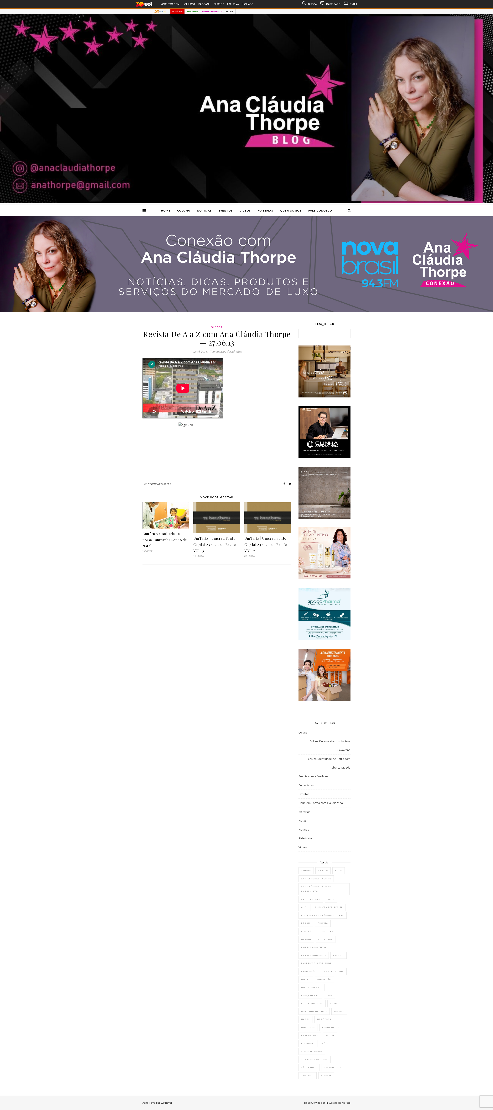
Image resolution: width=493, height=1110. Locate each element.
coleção (307, 931)
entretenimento (313, 955)
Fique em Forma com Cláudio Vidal (320, 803)
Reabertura (310, 1035)
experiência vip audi (316, 963)
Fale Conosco (320, 210)
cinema (323, 923)
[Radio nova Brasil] (246, 311)
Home (165, 210)
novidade (308, 1027)
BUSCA (312, 4)
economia (325, 939)
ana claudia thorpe (316, 878)
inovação (324, 979)
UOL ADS (247, 4)
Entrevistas (306, 785)
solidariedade (312, 1051)
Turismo (307, 1075)
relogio (307, 1043)
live (330, 995)
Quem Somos (290, 210)
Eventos (226, 210)
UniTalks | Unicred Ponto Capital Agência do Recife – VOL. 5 (216, 544)
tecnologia (332, 1067)
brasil (306, 923)
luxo (333, 1003)
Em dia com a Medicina (313, 776)
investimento (311, 987)
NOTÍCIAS (177, 11)
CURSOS (219, 4)
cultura (327, 931)
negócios (324, 1019)
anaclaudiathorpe (159, 484)
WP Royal (166, 1102)
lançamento (310, 995)
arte (331, 899)
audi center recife (329, 907)
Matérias (265, 210)
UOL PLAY (233, 4)
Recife (330, 1035)
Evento (338, 955)
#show (323, 870)
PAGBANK (204, 4)
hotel (305, 979)
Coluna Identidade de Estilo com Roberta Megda (329, 763)
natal (305, 1019)
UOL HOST (189, 4)
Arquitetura (310, 899)
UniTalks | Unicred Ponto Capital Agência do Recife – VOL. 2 (267, 544)
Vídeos (245, 210)
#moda (306, 870)
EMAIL (354, 4)
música (339, 1011)
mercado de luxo (314, 1011)
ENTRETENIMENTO (212, 11)
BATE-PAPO (333, 4)
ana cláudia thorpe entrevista (316, 889)
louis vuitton (312, 1003)
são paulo (309, 1067)
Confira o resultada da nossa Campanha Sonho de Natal (165, 539)
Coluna (183, 210)
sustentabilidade (314, 1059)
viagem (326, 1075)
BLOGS (229, 11)
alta (338, 870)
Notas (302, 820)
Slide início (305, 838)
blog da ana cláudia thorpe (322, 915)
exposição (309, 971)
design (306, 939)
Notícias (204, 210)
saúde (324, 1043)
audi (304, 907)
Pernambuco (331, 1027)
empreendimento (313, 947)
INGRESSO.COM (169, 4)
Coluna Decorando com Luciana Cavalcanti (330, 745)
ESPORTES (192, 11)
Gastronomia (334, 971)
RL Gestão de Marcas (338, 1102)
